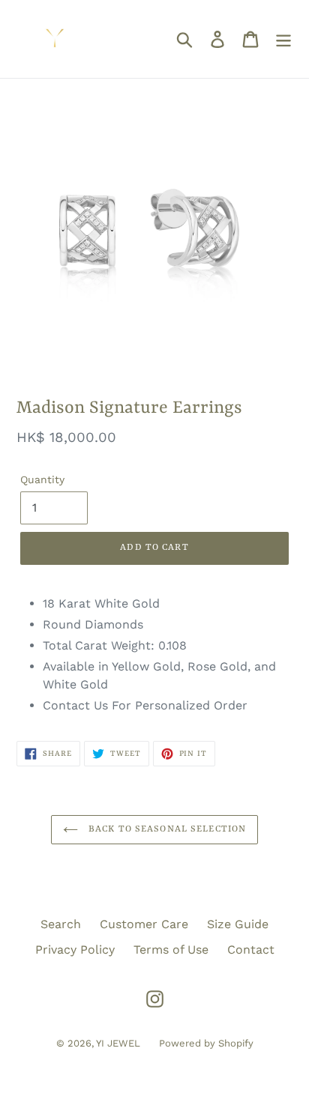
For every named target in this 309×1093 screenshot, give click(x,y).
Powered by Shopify (206, 1043)
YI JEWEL (118, 1043)
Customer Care (144, 924)
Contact (250, 949)
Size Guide (237, 924)
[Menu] (283, 39)
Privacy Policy (75, 949)
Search (60, 924)
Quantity (42, 479)
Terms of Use (171, 949)
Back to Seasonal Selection (166, 829)
